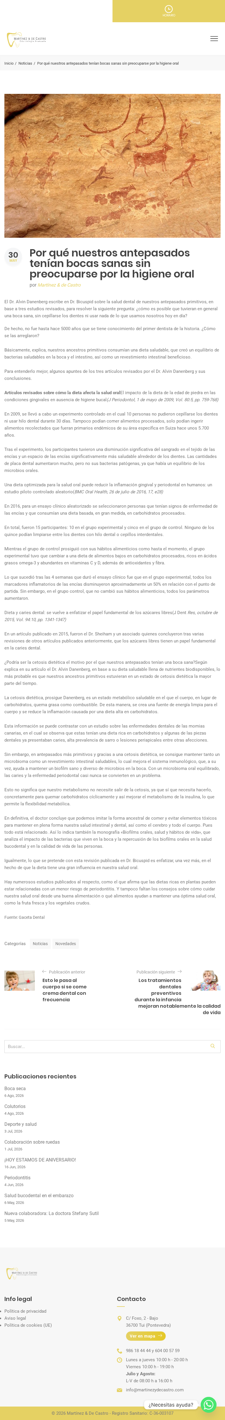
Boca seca (15, 1088)
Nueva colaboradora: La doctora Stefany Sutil (51, 1213)
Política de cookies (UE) (28, 1325)
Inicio (8, 63)
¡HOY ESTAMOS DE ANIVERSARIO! (40, 1160)
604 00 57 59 (167, 1350)
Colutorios (14, 1106)
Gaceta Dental (32, 917)
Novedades (65, 943)
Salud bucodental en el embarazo (39, 1195)
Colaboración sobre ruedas (32, 1142)
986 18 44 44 (138, 1350)
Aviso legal (15, 1318)
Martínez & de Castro (59, 285)
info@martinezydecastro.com (155, 1390)
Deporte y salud (20, 1124)
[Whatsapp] (209, 1405)
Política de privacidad (25, 1311)
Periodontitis (17, 1178)
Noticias (25, 63)
